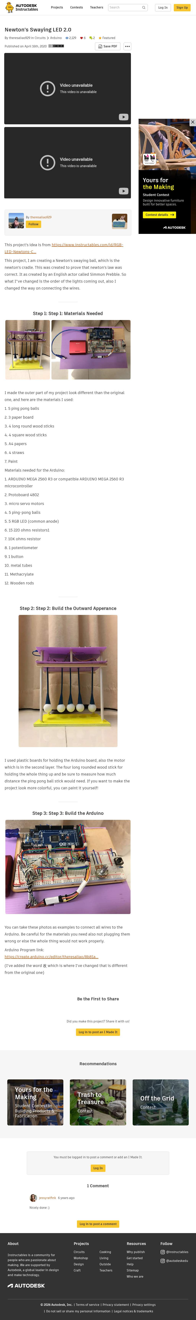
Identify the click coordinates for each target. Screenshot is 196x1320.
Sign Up (182, 7)
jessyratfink (47, 1198)
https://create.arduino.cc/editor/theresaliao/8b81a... (51, 956)
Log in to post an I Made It (98, 1032)
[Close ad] (192, 122)
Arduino (56, 38)
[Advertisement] (167, 176)
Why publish (136, 1252)
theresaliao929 (19, 38)
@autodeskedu (177, 1261)
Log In (163, 7)
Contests (76, 7)
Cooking (105, 1252)
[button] (127, 46)
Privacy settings (144, 1305)
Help (130, 1264)
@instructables (177, 1252)
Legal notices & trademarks (133, 1311)
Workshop (81, 1258)
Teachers (96, 7)
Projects (57, 7)
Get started (135, 1258)
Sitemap (133, 1270)
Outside (105, 1264)
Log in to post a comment (98, 1224)
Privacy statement (116, 1305)
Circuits (40, 38)
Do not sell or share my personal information (78, 1311)
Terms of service (87, 1305)
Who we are (135, 1276)
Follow (33, 224)
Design (79, 1264)
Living (104, 1258)
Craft (77, 1270)
